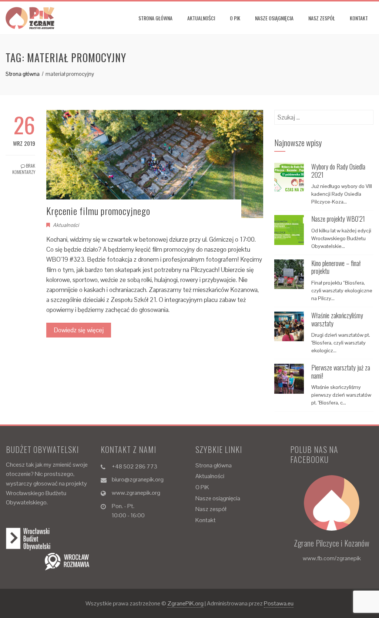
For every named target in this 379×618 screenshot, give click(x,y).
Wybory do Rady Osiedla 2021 (338, 170)
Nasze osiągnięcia (274, 18)
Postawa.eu (279, 603)
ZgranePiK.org (185, 603)
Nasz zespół (321, 18)
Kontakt (359, 18)
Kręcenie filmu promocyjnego (98, 211)
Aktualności (201, 18)
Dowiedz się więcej (79, 330)
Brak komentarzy (23, 168)
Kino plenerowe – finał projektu (336, 267)
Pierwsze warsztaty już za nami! (340, 371)
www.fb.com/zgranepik (332, 558)
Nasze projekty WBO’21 (338, 219)
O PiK (235, 18)
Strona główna (155, 18)
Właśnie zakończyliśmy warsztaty (337, 319)
